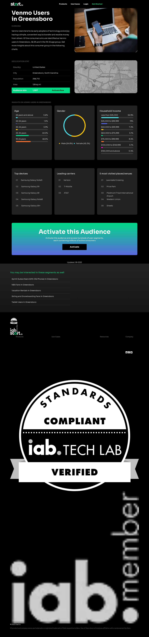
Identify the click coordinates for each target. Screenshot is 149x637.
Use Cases (75, 4)
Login (86, 4)
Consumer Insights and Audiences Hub (68, 341)
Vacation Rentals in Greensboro (26, 290)
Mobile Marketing (59, 349)
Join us (128, 345)
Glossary (102, 349)
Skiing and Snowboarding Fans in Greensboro (33, 296)
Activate (74, 247)
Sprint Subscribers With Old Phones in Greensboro (35, 279)
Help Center (103, 361)
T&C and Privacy (104, 353)
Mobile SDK (20, 361)
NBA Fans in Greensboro (23, 285)
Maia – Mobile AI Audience (27, 341)
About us (129, 341)
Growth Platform (23, 357)
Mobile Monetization (60, 353)
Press (127, 349)
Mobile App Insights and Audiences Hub (68, 345)
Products (63, 4)
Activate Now (58, 90)
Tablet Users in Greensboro (24, 302)
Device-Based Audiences (26, 345)
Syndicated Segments (25, 353)
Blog (100, 345)
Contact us (102, 357)
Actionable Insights (24, 365)
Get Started (97, 4)
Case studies (103, 341)
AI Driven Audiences (24, 349)
